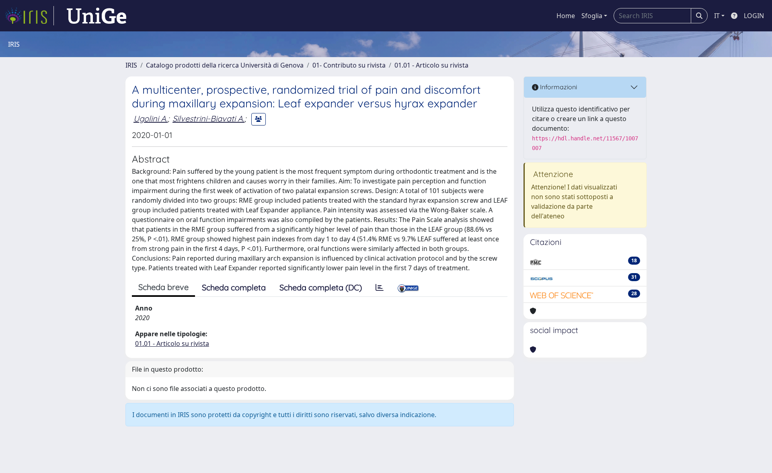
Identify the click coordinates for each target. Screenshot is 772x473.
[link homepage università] (96, 15)
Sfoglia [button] (591, 15)
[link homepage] (29, 15)
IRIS (131, 65)
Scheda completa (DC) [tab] (320, 287)
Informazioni (557, 87)
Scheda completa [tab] (234, 287)
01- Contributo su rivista (349, 65)
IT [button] (717, 15)
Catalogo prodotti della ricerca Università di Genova (225, 65)
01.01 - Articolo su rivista (431, 65)
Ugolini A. (150, 118)
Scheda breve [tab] (163, 287)
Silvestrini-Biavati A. (208, 118)
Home (565, 15)
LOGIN (754, 15)
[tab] (379, 287)
